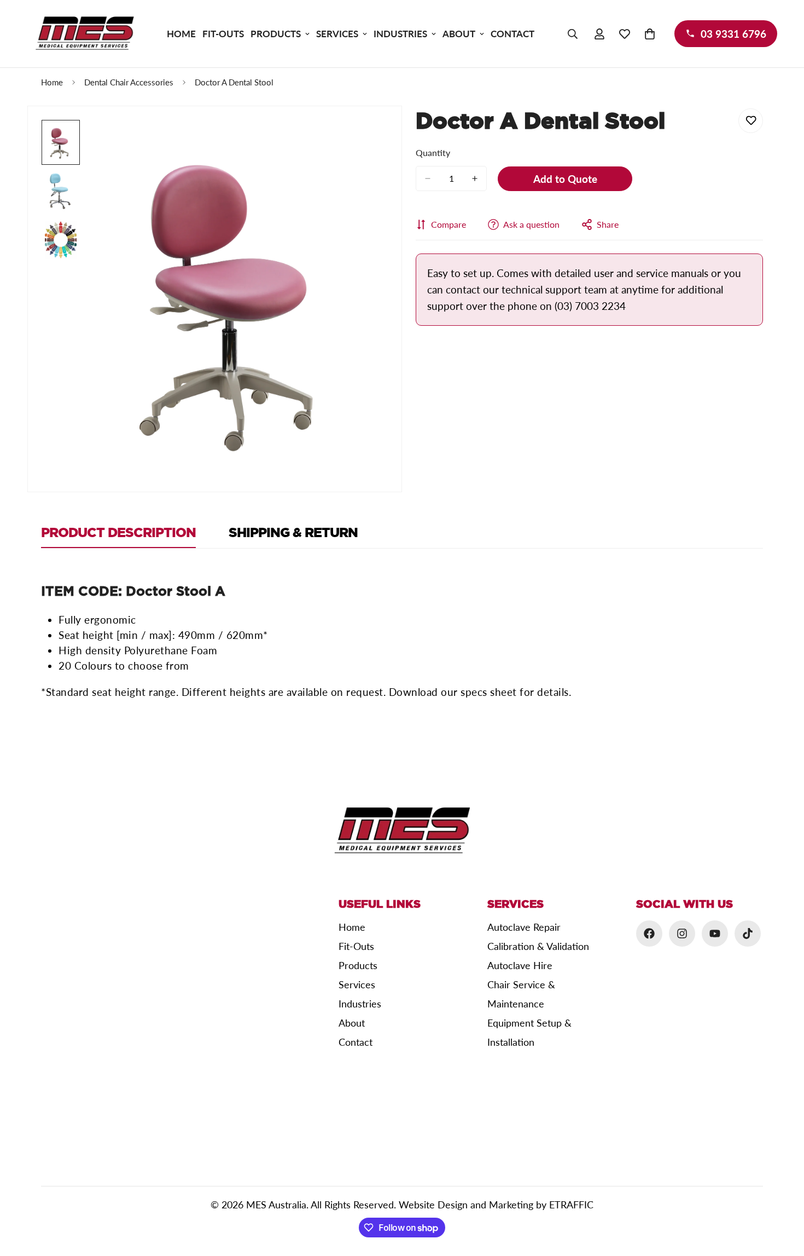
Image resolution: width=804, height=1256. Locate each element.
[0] (649, 34)
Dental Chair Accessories (128, 82)
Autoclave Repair (524, 927)
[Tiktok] (748, 933)
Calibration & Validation (538, 946)
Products (275, 33)
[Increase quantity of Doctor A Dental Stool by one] (474, 178)
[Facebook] (649, 933)
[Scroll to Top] (782, 1196)
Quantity (433, 152)
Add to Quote (565, 178)
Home (181, 33)
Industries (400, 33)
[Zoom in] (364, 143)
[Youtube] (715, 933)
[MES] (85, 33)
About (458, 33)
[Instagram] (682, 933)
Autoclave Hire (519, 965)
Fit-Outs (223, 33)
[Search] (572, 34)
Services (337, 33)
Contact (512, 33)
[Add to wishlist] (750, 120)
